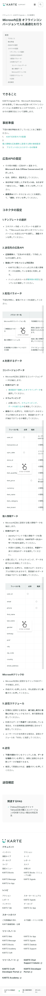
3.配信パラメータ (12, 293)
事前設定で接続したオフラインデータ (24, 390)
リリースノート (9, 960)
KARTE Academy (9, 949)
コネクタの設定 (12, 210)
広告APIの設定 (11, 158)
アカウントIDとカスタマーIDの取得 (22, 147)
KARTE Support (30, 949)
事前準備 (8, 123)
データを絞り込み (16, 406)
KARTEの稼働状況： (9, 991)
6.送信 (6, 748)
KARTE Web (7, 936)
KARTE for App (30, 936)
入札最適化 (31, 15)
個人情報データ (10, 516)
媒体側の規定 (33, 279)
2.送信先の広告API (13, 247)
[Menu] (34, 4)
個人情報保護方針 (27, 991)
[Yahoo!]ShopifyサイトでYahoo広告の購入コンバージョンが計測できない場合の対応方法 (24, 811)
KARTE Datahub (30, 945)
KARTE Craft (7, 953)
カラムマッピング (29, 403)
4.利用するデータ (12, 360)
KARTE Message (9, 940)
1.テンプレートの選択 (14, 219)
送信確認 (8, 782)
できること (9, 94)
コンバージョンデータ (13, 370)
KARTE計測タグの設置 (16, 137)
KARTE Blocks (8, 945)
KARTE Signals (19, 15)
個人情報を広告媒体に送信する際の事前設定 (21, 144)
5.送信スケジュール (13, 703)
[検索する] (40, 4)
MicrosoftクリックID (13, 674)
